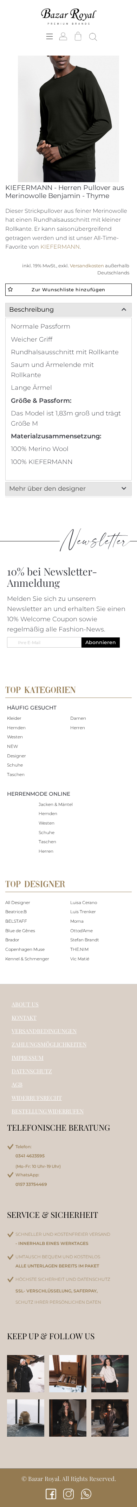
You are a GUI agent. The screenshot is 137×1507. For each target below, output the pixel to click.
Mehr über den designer (47, 488)
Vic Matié (79, 958)
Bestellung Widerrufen (48, 1111)
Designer (16, 755)
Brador (12, 939)
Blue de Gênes (20, 930)
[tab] (68, 310)
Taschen (16, 774)
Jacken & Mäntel (56, 804)
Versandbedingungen (44, 1031)
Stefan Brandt (84, 939)
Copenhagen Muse (25, 949)
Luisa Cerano (83, 902)
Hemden (16, 727)
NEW (12, 746)
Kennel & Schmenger (27, 958)
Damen (78, 718)
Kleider (14, 718)
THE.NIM (79, 949)
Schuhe (15, 765)
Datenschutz (32, 1071)
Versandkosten (87, 265)
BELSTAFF (16, 921)
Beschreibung (31, 309)
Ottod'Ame (81, 930)
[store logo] (68, 16)
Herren (77, 727)
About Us (25, 1004)
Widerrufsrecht (37, 1097)
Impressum (28, 1057)
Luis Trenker (83, 911)
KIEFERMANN (60, 246)
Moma (77, 921)
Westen (15, 736)
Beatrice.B (16, 911)
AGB (17, 1084)
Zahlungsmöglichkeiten (49, 1044)
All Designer (17, 902)
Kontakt (24, 1017)
